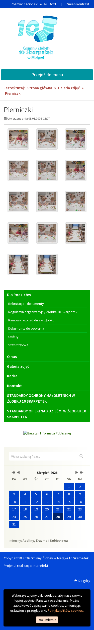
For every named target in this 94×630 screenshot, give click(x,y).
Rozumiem (47, 619)
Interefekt (40, 565)
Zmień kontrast (77, 4)
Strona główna (39, 87)
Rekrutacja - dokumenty (26, 303)
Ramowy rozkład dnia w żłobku (31, 320)
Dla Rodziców (19, 294)
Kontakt (14, 385)
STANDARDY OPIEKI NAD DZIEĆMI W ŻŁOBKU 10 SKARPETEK (46, 413)
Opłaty (13, 336)
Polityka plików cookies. (66, 610)
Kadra (12, 375)
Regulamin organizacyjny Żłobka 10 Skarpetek (42, 312)
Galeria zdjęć (69, 87)
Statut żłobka (18, 345)
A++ (53, 3)
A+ (46, 4)
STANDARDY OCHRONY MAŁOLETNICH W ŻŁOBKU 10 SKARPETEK (41, 398)
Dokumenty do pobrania (26, 328)
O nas (12, 356)
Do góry (84, 580)
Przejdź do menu (47, 74)
